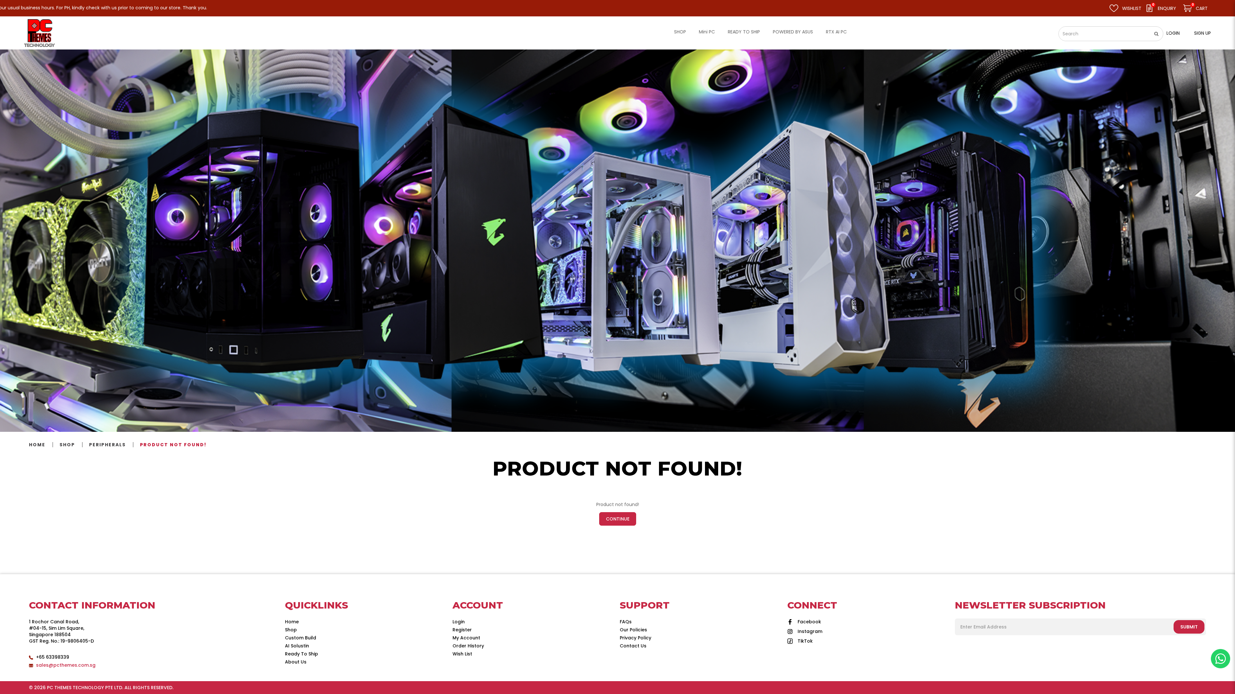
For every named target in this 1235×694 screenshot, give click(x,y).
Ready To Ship (301, 654)
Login (1173, 33)
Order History (468, 646)
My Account (466, 638)
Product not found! (173, 444)
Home (37, 444)
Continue (617, 519)
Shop (67, 444)
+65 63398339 (52, 657)
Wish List (462, 654)
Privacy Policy (635, 638)
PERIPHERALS (107, 444)
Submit (1189, 627)
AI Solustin (297, 646)
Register (462, 630)
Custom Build (300, 638)
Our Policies (633, 630)
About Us (295, 662)
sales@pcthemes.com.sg (66, 665)
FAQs (626, 621)
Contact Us (633, 646)
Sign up (1202, 33)
